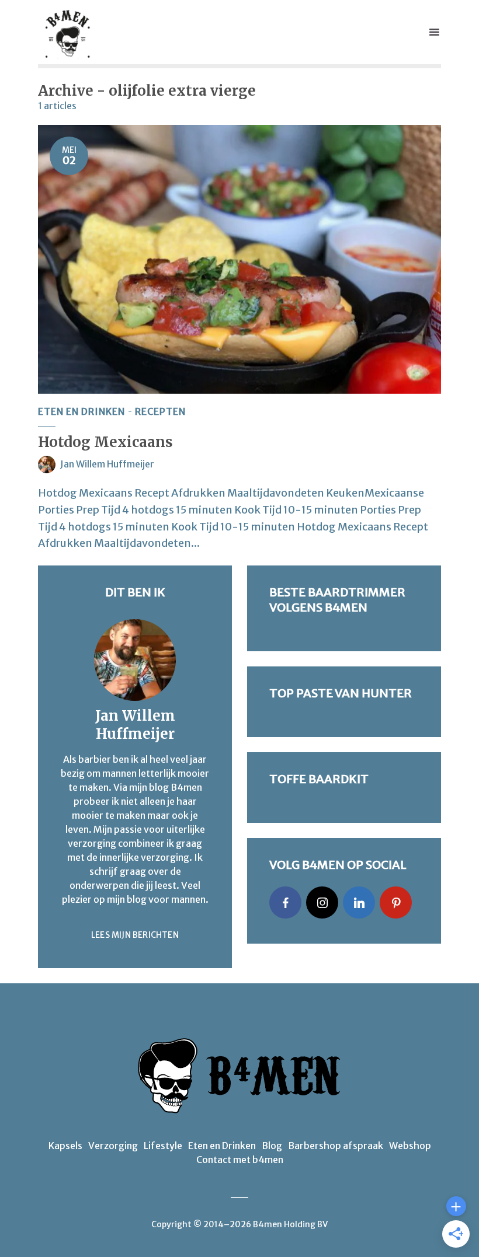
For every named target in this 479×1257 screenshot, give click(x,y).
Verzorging (113, 1145)
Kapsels (65, 1145)
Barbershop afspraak (335, 1145)
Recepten (160, 411)
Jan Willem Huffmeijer (107, 464)
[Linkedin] (359, 902)
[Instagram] (322, 902)
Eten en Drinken (81, 411)
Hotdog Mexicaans (105, 442)
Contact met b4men (239, 1159)
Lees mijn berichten (135, 935)
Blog (272, 1145)
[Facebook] (285, 902)
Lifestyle (163, 1145)
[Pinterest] (396, 902)
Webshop (410, 1145)
